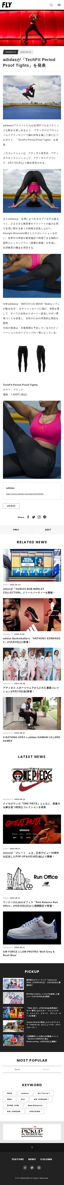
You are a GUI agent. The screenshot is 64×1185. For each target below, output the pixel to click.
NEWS (32, 1159)
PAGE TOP (32, 1147)
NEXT (48, 529)
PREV (16, 529)
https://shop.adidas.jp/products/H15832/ (25, 494)
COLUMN (46, 1159)
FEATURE (18, 1159)
